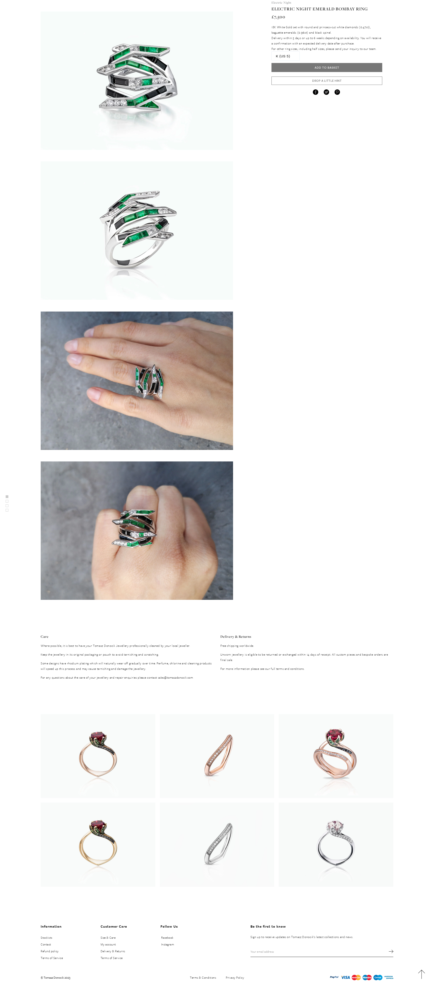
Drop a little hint (327, 80)
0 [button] (7, 496)
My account (108, 944)
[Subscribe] (388, 951)
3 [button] (7, 510)
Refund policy (50, 951)
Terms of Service (52, 958)
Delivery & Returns (113, 951)
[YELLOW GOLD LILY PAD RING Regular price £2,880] (98, 845)
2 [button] (7, 505)
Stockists (46, 937)
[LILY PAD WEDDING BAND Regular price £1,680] (217, 845)
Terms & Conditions (203, 977)
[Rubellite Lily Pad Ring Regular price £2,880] (98, 756)
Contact (46, 944)
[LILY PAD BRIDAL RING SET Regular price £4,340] (336, 756)
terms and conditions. (290, 668)
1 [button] (7, 501)
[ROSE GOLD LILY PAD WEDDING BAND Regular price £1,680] (217, 756)
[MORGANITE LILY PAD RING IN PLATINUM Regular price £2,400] (336, 845)
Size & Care (108, 937)
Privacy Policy (235, 977)
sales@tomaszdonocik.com (175, 677)
